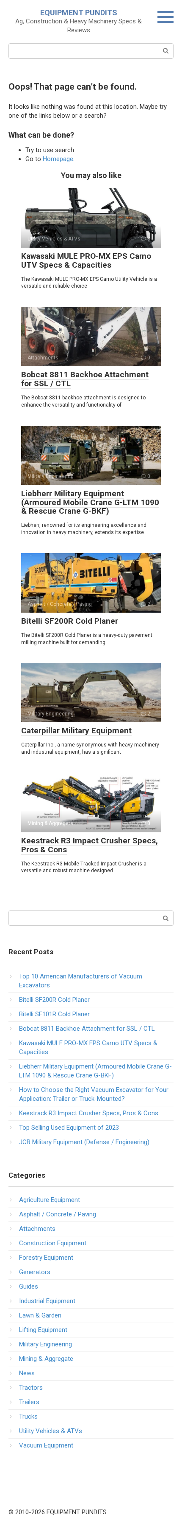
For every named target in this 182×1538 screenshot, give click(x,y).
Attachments (37, 1229)
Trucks (28, 1416)
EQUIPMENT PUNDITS (78, 12)
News (27, 1373)
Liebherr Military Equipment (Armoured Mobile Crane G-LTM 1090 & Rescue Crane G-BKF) (90, 502)
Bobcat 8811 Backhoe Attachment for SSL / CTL (85, 379)
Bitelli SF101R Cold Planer (54, 1014)
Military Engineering (45, 1344)
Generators (34, 1272)
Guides (28, 1286)
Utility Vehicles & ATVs (50, 1431)
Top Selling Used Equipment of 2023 (69, 1127)
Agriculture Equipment (49, 1200)
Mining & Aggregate (46, 1359)
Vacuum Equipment (46, 1445)
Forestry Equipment (46, 1257)
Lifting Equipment (43, 1330)
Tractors (31, 1387)
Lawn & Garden (40, 1315)
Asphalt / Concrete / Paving (57, 1214)
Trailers (29, 1402)
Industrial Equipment (47, 1301)
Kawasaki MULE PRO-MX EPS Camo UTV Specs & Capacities (86, 260)
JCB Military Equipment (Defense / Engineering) (84, 1142)
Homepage (58, 159)
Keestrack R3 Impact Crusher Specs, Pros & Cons (89, 845)
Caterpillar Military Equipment (76, 730)
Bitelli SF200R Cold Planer (69, 621)
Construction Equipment (52, 1243)
